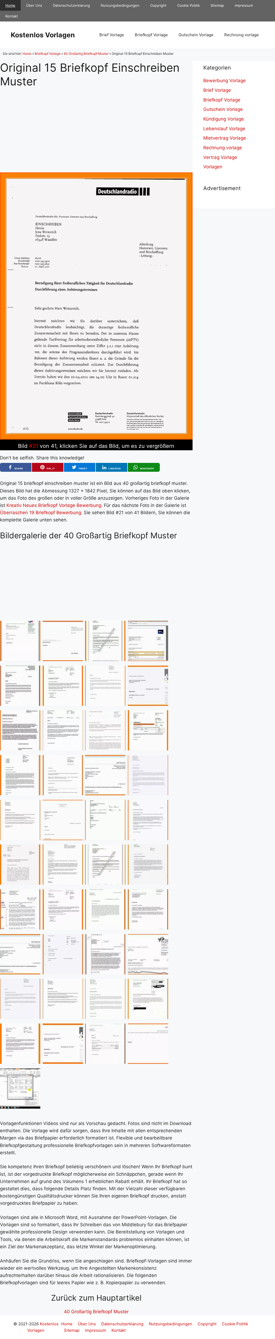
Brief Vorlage (111, 34)
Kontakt (11, 16)
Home (10, 5)
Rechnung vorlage (241, 34)
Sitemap (217, 5)
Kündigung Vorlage (223, 119)
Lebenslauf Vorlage (224, 128)
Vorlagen (212, 166)
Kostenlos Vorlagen (43, 35)
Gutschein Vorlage (196, 34)
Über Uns (34, 5)
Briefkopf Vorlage (151, 34)
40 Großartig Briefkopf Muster (86, 54)
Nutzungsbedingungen (120, 5)
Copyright (158, 5)
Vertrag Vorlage (220, 157)
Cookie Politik (188, 5)
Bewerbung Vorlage (224, 80)
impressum (244, 5)
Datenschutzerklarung (71, 5)
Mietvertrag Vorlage (224, 138)
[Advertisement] (96, 125)
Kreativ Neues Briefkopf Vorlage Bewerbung (53, 505)
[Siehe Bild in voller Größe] (96, 438)
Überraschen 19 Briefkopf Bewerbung (40, 512)
